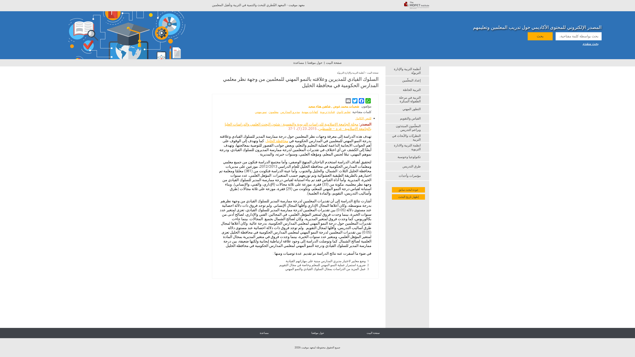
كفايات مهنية (310, 112)
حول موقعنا (314, 62)
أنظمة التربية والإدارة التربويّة (350, 73)
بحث (540, 36)
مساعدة (298, 62)
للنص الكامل (363, 118)
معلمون (273, 112)
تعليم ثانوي (344, 112)
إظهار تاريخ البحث (408, 197)
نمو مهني (261, 112)
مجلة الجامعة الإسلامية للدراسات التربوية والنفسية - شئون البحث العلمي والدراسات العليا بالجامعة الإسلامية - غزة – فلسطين (298, 126)
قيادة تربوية (327, 112)
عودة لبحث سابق (408, 190)
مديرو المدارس (290, 112)
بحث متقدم (591, 43)
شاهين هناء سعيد (319, 106)
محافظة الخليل (277, 141)
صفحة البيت (334, 62)
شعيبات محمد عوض (346, 106)
